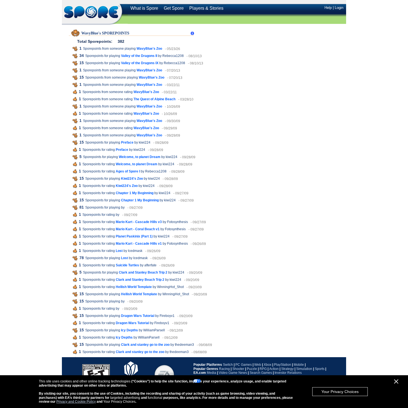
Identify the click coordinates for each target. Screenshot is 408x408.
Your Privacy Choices (340, 391)
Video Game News (233, 373)
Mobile (299, 365)
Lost (119, 251)
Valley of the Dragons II (139, 56)
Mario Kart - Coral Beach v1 (138, 229)
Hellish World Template (134, 287)
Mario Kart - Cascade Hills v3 (139, 222)
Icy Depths (129, 330)
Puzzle (252, 369)
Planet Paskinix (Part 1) (134, 236)
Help (328, 8)
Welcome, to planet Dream (139, 157)
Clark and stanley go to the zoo (145, 345)
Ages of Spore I (128, 171)
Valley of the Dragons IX (139, 63)
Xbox (267, 365)
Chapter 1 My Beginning (134, 193)
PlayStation (282, 365)
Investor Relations (288, 373)
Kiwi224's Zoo (132, 179)
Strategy (287, 369)
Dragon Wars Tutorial (137, 316)
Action (274, 369)
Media (211, 373)
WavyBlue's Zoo (149, 49)
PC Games (243, 365)
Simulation (304, 369)
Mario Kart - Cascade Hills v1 (139, 244)
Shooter (238, 369)
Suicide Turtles (127, 265)
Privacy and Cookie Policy (76, 402)
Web (257, 365)
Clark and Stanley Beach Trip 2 (143, 272)
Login (339, 8)
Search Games (261, 373)
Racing (224, 369)
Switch (228, 365)
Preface (127, 142)
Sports (319, 369)
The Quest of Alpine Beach (154, 99)
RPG (263, 369)
